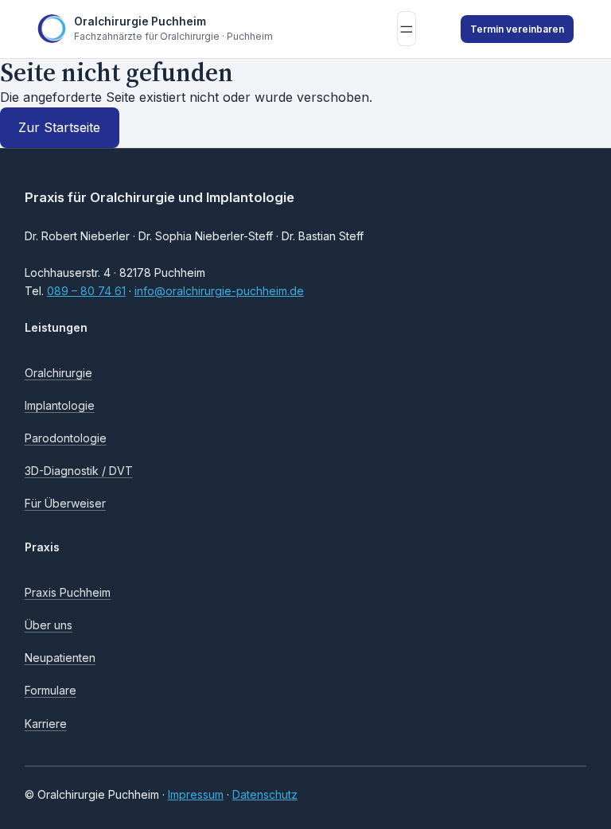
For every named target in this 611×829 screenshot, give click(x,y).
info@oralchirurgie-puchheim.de (219, 291)
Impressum (196, 794)
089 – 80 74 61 (86, 291)
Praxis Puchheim (68, 592)
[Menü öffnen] (406, 28)
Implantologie (60, 405)
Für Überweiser (65, 503)
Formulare (50, 690)
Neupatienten (60, 657)
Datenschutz (265, 794)
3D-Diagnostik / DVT (79, 470)
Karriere (46, 723)
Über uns (48, 625)
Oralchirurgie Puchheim (140, 21)
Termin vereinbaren (517, 29)
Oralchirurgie (58, 372)
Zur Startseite (59, 127)
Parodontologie (66, 438)
